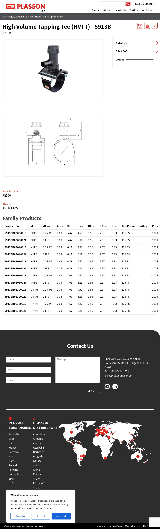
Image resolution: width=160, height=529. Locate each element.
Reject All (41, 516)
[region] (40, 506)
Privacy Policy (115, 525)
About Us (108, 10)
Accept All (61, 516)
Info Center (121, 10)
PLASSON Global (143, 3)
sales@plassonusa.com (118, 375)
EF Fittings (8, 16)
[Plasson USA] (26, 7)
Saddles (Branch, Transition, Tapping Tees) (39, 16)
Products (96, 10)
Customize (20, 516)
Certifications (137, 10)
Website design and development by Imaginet (24, 525)
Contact (150, 10)
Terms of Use (102, 525)
